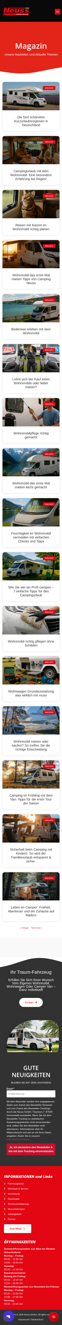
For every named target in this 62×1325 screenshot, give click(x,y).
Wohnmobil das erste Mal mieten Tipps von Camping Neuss (31, 279)
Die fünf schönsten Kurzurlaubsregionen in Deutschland (31, 121)
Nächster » (37, 927)
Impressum (23, 1319)
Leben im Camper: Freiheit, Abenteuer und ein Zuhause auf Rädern (31, 911)
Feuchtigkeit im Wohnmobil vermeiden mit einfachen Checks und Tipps (31, 537)
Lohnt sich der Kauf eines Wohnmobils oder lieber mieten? (31, 383)
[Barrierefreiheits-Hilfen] (54, 1317)
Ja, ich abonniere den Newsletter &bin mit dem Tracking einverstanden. (31, 1149)
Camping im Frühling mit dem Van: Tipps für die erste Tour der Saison (31, 799)
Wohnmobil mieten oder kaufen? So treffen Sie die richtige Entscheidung (31, 745)
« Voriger (24, 927)
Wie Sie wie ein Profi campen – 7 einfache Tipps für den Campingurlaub (31, 591)
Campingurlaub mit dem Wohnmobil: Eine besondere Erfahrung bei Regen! (31, 175)
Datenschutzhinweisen (18, 1139)
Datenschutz (37, 1319)
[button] (58, 12)
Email (10, 1089)
